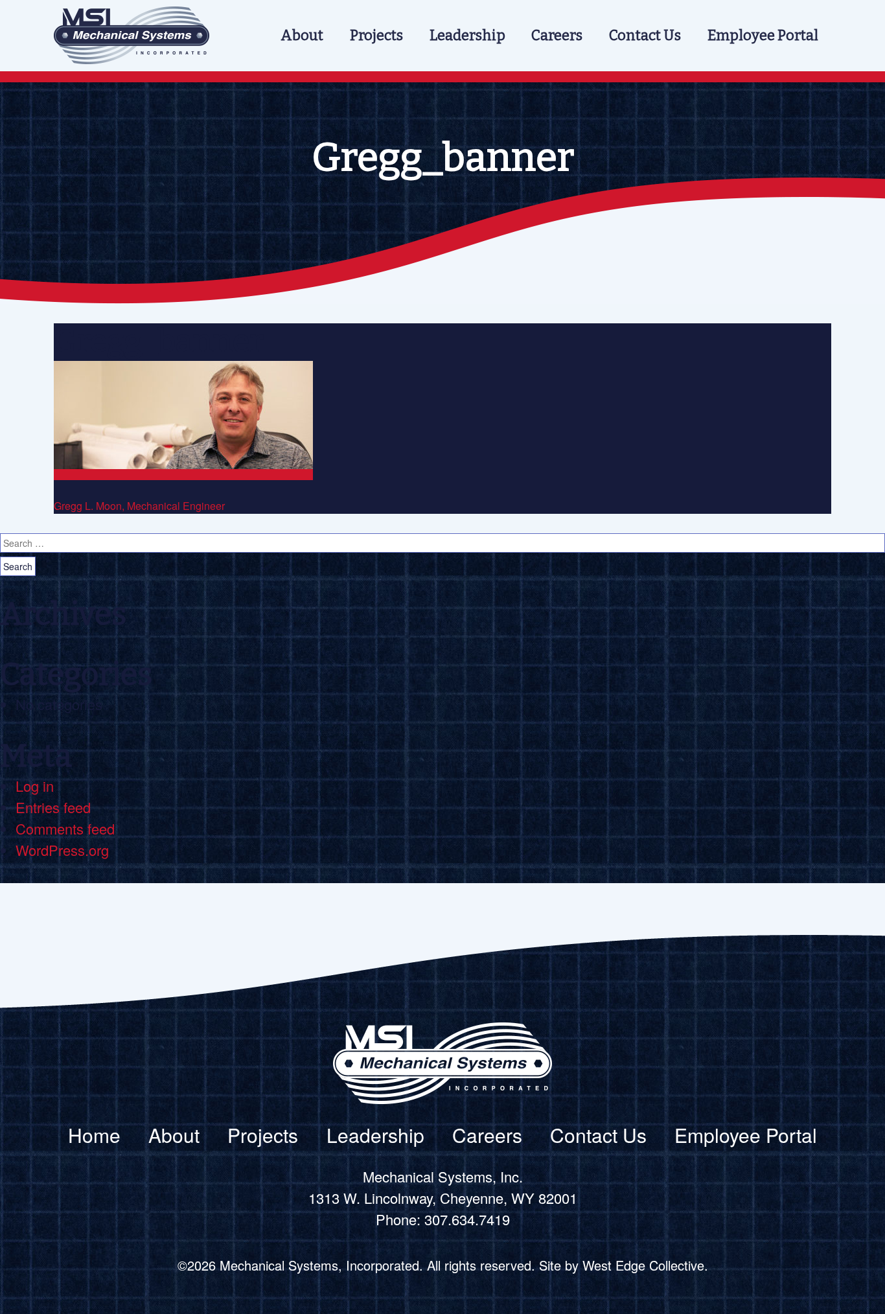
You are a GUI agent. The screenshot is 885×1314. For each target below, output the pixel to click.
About (302, 35)
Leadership (467, 35)
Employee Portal (762, 35)
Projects (376, 35)
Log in (35, 786)
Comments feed (65, 828)
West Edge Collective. (645, 1265)
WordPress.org (62, 850)
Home (94, 1135)
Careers (556, 35)
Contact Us (645, 35)
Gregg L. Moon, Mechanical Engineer (139, 505)
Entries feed (53, 807)
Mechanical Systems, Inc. (131, 35)
